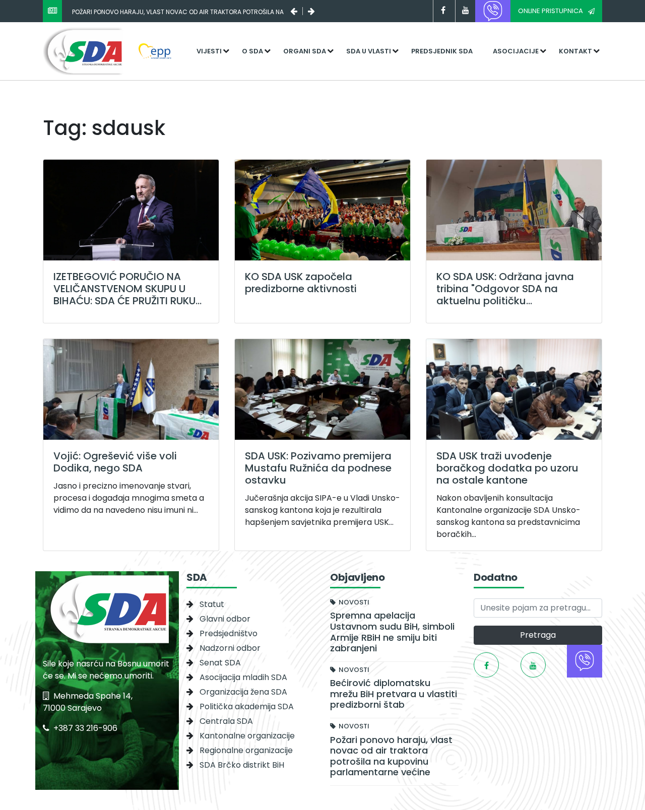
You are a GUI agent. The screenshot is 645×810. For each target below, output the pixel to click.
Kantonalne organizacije (247, 735)
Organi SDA (304, 51)
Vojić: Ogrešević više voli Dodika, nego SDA (115, 462)
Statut (212, 604)
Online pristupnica (550, 11)
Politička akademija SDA (247, 706)
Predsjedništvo (228, 633)
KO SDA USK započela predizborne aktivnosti (301, 282)
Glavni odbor (225, 619)
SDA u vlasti (368, 51)
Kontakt (575, 51)
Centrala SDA (226, 721)
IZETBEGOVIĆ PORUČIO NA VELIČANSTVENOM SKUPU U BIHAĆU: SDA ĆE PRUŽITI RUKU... (127, 288)
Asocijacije (516, 51)
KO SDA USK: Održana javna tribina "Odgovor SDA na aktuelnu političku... (505, 288)
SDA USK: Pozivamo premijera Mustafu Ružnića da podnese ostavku (318, 468)
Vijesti (209, 51)
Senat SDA (220, 662)
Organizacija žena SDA (243, 692)
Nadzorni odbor (230, 648)
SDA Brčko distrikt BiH (242, 765)
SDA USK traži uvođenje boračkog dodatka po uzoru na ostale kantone (507, 468)
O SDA (252, 51)
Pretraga (538, 635)
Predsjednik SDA (442, 51)
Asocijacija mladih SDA (243, 677)
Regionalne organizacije (246, 750)
